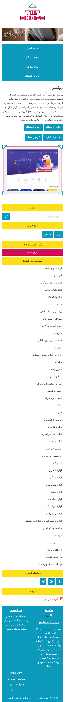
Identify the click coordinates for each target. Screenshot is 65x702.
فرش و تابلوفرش (53, 420)
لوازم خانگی (56, 477)
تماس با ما (16, 689)
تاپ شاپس (26, 698)
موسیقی (57, 542)
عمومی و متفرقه (53, 398)
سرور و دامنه (55, 369)
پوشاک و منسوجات (52, 318)
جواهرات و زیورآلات (52, 326)
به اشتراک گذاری (53, 137)
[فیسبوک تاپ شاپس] (59, 581)
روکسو (57, 87)
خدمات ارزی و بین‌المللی (49, 340)
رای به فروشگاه (33, 127)
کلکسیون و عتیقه (53, 448)
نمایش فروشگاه (53, 127)
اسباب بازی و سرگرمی (50, 282)
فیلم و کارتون (55, 427)
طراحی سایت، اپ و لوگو (49, 383)
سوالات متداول (16, 684)
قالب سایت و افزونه (52, 434)
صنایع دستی (56, 376)
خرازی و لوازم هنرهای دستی (47, 355)
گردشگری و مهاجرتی (51, 456)
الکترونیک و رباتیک (53, 290)
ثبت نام (47, 234)
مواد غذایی (56, 535)
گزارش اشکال (32, 76)
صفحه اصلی (32, 48)
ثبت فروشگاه (32, 57)
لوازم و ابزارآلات (54, 513)
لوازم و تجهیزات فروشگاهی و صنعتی (43, 521)
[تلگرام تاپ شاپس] (43, 581)
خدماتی (58, 347)
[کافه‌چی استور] (32, 34)
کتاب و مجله (55, 441)
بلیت (59, 304)
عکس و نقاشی (54, 391)
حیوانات (58, 333)
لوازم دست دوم (54, 484)
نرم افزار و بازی (54, 549)
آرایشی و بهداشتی (53, 268)
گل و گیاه (57, 463)
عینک (59, 405)
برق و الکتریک (55, 297)
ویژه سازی (32, 66)
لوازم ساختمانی (54, 499)
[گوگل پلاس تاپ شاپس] (51, 581)
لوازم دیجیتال (55, 492)
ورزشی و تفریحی (53, 557)
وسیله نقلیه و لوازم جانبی (49, 564)
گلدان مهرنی (53, 599)
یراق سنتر (32, 252)
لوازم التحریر (55, 470)
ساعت (58, 362)
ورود (59, 234)
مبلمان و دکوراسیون (52, 528)
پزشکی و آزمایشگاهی (51, 311)
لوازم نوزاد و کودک (52, 506)
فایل (59, 412)
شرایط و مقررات (16, 678)
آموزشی (58, 275)
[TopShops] (32, 12)
